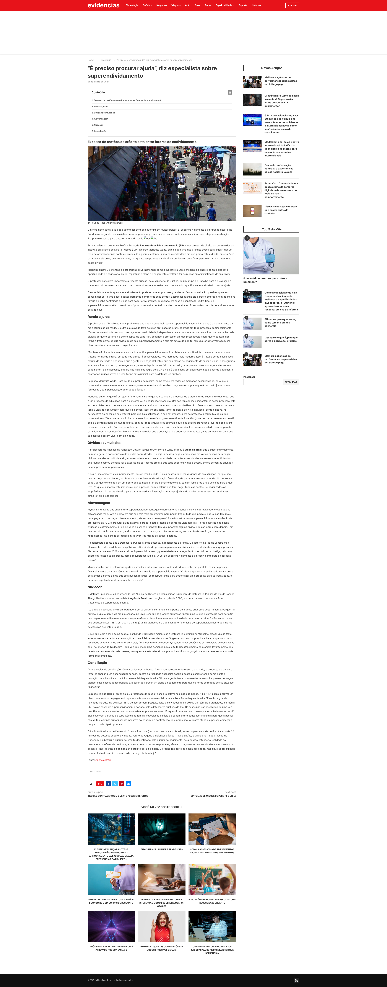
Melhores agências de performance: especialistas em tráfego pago (281, 81)
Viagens (175, 5)
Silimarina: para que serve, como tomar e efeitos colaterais (280, 323)
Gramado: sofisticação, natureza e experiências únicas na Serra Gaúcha (279, 168)
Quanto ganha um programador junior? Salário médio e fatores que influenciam (212, 949)
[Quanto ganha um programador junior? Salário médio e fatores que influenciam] (212, 926)
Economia (106, 60)
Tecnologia (132, 5)
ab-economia (95, 771)
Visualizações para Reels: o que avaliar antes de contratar (281, 210)
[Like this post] (101, 783)
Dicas (208, 5)
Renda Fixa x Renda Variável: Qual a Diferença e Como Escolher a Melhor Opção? (161, 902)
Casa (197, 5)
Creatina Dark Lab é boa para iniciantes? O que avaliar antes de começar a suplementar (282, 100)
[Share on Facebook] (108, 783)
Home (91, 60)
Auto (187, 5)
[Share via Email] (128, 783)
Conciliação (100, 131)
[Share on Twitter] (115, 783)
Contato (292, 5)
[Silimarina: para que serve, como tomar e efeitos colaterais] (252, 324)
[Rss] (296, 980)
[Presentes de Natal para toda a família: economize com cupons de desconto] (111, 879)
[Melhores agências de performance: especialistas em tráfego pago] (252, 82)
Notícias (256, 5)
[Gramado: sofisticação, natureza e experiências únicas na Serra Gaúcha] (252, 169)
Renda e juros (101, 106)
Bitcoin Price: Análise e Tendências (162, 849)
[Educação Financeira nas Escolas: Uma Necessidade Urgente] (212, 879)
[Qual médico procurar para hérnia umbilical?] (271, 255)
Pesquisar (249, 376)
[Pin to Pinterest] (121, 783)
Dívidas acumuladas (104, 112)
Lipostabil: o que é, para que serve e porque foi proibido (281, 339)
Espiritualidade (224, 5)
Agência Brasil (103, 759)
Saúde (146, 5)
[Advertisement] (193, 33)
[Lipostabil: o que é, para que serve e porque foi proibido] (252, 342)
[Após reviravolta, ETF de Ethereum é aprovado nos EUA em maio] (111, 926)
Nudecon (98, 125)
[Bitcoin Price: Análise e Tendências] (161, 829)
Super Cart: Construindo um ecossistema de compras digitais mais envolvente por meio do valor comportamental (281, 190)
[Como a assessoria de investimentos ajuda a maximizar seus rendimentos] (212, 829)
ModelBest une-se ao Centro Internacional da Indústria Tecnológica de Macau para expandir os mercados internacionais (282, 148)
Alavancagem (101, 118)
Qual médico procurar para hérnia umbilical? (265, 280)
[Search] (281, 5)
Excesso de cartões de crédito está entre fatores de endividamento (128, 100)
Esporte (243, 5)
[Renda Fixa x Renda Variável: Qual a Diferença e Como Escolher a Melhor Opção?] (161, 879)
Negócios (161, 5)
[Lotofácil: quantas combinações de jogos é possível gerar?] (161, 926)
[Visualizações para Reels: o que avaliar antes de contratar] (252, 211)
